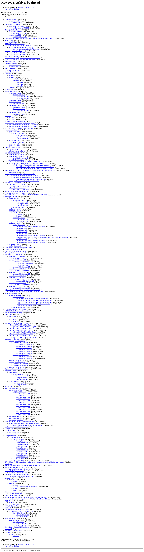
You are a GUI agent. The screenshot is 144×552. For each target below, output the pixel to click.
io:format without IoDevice (13, 147)
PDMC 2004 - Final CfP (12, 495)
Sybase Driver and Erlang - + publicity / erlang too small (22, 290)
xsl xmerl (8, 116)
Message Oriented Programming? (15, 121)
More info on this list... (12, 9)
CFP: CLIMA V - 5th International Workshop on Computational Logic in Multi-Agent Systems (34, 462)
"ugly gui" (8, 501)
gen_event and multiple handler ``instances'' (18, 45)
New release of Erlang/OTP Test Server (17, 527)
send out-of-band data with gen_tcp (16, 467)
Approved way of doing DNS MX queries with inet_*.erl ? (23, 465)
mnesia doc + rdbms (11, 63)
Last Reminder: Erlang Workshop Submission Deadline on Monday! (26, 497)
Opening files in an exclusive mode (16, 253)
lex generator (9, 89)
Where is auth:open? (22, 444)
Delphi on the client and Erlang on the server (19, 247)
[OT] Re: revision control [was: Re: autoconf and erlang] (34, 300)
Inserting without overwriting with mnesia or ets (20, 174)
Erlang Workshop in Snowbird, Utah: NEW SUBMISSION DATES (26, 195)
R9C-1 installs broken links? (14, 530)
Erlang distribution (11, 436)
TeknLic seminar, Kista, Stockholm (16, 251)
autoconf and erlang (11, 293)
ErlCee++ (8, 532)
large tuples (12, 172)
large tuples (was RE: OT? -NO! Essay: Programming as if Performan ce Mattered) (30, 170)
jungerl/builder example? (12, 153)
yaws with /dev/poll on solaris (14, 471)
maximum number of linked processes (17, 427)
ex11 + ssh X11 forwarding (13, 182)
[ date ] (33, 7)
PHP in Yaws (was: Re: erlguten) (26, 486)
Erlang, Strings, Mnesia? (12, 249)
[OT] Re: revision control (24, 305)
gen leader (8, 73)
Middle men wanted (11, 91)
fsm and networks (10, 19)
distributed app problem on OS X (15, 193)
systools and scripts (11, 130)
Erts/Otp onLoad (10, 430)
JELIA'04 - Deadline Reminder (14, 44)
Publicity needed (21, 228)
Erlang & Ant (9, 428)
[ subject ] (21, 7)
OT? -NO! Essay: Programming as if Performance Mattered (23, 161)
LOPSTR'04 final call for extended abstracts (18, 311)
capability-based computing (13, 312)
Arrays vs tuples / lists (12, 388)
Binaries (15, 212)
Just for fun (8, 386)
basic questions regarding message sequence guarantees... (22, 58)
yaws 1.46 (8, 508)
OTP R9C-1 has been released (14, 504)
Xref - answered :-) (11, 68)
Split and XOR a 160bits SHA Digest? (17, 323)
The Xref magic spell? (12, 66)
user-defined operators (12, 56)
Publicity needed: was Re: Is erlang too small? (30, 226)
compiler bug (9, 40)
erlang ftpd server (10, 518)
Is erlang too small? (11, 197)
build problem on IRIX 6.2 (13, 24)
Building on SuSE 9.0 (12, 30)
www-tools (8, 314)
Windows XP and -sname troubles (15, 309)
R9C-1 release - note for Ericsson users (17, 509)
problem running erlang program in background (19, 123)
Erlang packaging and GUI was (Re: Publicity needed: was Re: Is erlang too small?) (42, 237)
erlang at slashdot (22, 135)
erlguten (7, 478)
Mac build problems (19, 513)
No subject (8, 464)
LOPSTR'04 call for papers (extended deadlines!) (20, 59)
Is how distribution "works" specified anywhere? (20, 421)
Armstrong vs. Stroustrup (13, 339)
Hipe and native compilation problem (16, 369)
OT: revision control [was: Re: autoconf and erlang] (32, 298)
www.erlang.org (10, 61)
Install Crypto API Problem (13, 51)
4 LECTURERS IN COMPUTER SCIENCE (19, 128)
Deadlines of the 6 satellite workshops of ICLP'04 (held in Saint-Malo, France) (29, 38)
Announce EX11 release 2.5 (14, 254)
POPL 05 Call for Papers (12, 506)
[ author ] (27, 7)
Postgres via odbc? (11, 370)
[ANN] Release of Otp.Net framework (17, 191)
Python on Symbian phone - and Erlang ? (18, 474)
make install (8, 529)
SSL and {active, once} (12, 492)
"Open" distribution (11, 72)
